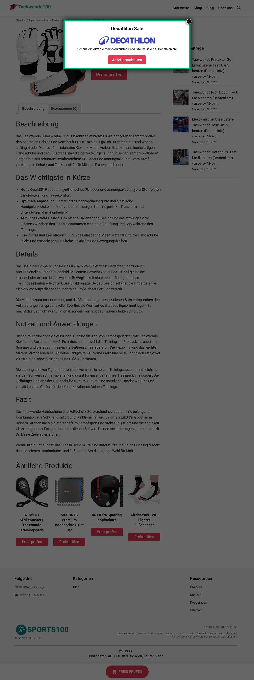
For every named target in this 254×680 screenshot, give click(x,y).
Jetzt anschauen (127, 59)
